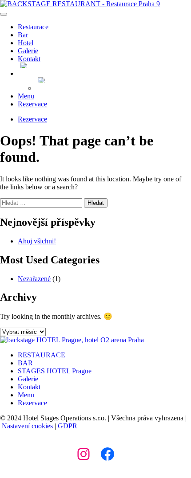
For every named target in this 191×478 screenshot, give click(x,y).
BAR (25, 363)
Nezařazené (34, 278)
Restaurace (33, 27)
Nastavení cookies (27, 426)
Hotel (25, 43)
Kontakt (29, 59)
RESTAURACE (41, 355)
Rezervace (32, 104)
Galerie (28, 51)
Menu (26, 96)
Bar (23, 35)
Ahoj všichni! (37, 241)
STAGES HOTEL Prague (55, 371)
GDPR (67, 426)
